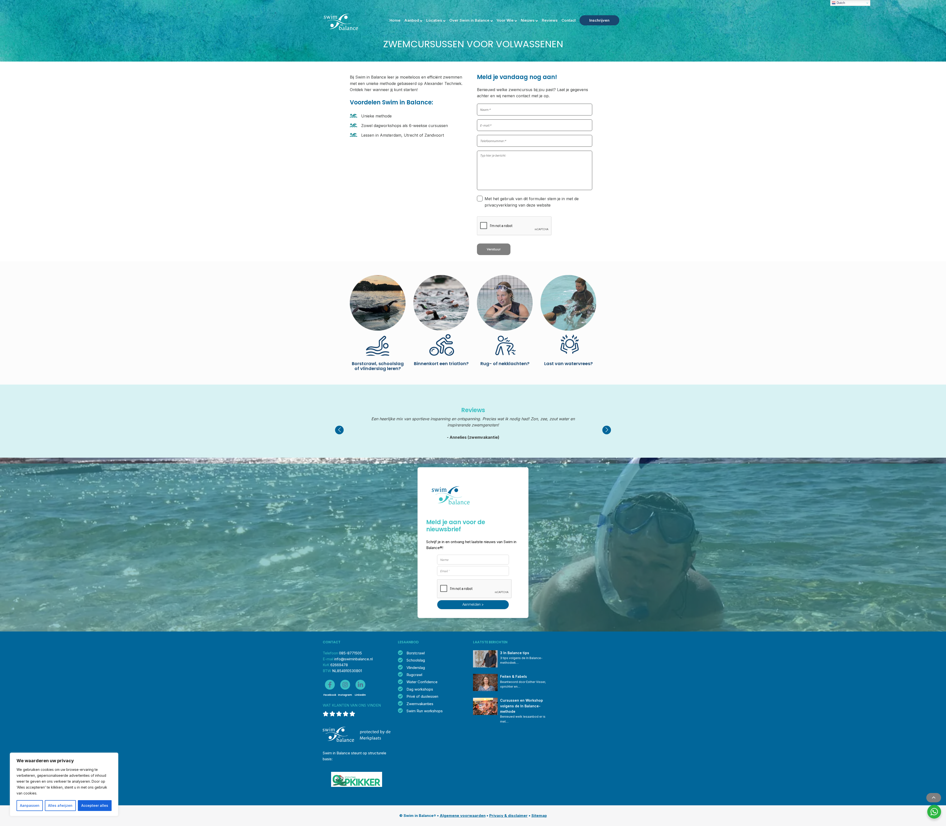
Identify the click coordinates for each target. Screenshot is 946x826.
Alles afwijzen (60, 805)
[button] (339, 430)
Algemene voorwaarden (463, 815)
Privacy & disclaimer (508, 815)
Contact (568, 20)
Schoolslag (415, 660)
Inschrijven (599, 20)
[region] (64, 784)
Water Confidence (422, 682)
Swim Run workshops (424, 711)
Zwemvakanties (419, 703)
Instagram (345, 695)
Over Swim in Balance (469, 20)
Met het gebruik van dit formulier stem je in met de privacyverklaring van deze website (532, 202)
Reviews (550, 20)
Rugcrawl (414, 674)
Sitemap (539, 815)
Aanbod (411, 20)
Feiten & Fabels (513, 676)
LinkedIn (360, 695)
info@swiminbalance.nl (353, 659)
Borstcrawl (415, 653)
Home (395, 20)
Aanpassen (29, 805)
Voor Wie (505, 20)
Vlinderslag (415, 667)
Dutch (840, 3)
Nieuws (528, 20)
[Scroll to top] (933, 797)
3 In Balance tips (514, 653)
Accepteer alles (94, 805)
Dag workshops (419, 689)
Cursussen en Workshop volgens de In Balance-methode (522, 705)
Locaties (434, 20)
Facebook (329, 695)
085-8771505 (350, 653)
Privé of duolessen (422, 696)
